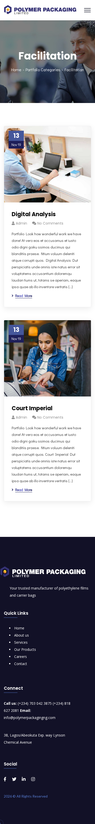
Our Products (25, 649)
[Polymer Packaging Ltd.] (42, 9)
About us (21, 635)
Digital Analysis (34, 214)
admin (21, 223)
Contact (20, 663)
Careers (20, 656)
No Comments (50, 223)
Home (16, 69)
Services (21, 642)
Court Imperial (32, 408)
